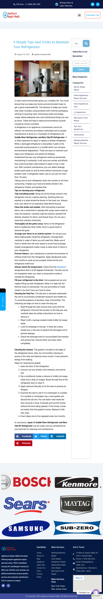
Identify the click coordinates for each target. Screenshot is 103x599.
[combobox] (77, 43)
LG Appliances (80, 112)
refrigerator (61, 267)
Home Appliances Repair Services (81, 96)
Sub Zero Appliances (78, 127)
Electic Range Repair (79, 88)
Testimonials (79, 135)
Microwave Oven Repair (81, 119)
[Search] (86, 43)
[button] (79, 15)
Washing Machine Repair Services (81, 141)
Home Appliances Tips (81, 105)
